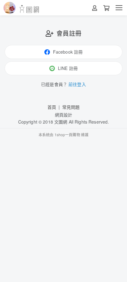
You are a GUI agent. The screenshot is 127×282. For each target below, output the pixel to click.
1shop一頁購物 (67, 134)
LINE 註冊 (68, 68)
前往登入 (77, 84)
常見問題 (71, 107)
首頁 (51, 107)
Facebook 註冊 (68, 52)
